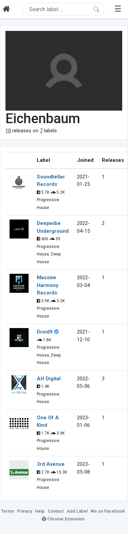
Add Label (77, 511)
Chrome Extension (65, 518)
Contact (56, 511)
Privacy (24, 511)
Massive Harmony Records (48, 285)
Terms (7, 511)
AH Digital (49, 379)
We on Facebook (108, 511)
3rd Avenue (51, 464)
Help (40, 511)
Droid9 (45, 332)
